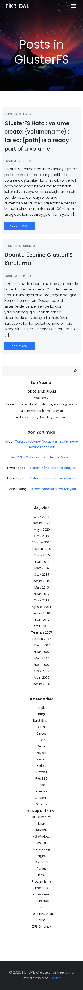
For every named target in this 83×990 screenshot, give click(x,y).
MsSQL (41, 843)
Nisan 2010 (41, 619)
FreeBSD (41, 778)
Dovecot (41, 753)
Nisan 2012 (41, 594)
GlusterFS (12, 114)
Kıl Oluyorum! (41, 817)
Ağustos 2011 (41, 607)
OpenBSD (42, 862)
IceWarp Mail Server (41, 810)
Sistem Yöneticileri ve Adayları (41, 411)
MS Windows (41, 836)
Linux (27, 114)
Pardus (41, 868)
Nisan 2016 (41, 561)
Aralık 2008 (41, 626)
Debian (42, 746)
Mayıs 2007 (41, 645)
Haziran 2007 (41, 639)
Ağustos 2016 (41, 542)
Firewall (41, 772)
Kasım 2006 (41, 684)
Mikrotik (41, 830)
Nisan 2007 (41, 652)
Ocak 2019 (41, 536)
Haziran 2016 (41, 549)
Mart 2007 (41, 658)
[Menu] (73, 6)
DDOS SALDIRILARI (41, 391)
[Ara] (75, 371)
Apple (42, 707)
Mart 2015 (41, 587)
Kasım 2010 (41, 613)
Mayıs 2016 (41, 555)
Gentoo (41, 791)
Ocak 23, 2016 (14, 276)
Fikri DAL (17, 457)
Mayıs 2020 (41, 529)
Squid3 (41, 907)
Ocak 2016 (41, 574)
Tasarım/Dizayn (41, 913)
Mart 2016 (41, 568)
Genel (41, 785)
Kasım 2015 (41, 581)
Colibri (55, 978)
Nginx (41, 856)
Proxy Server (42, 894)
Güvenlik (42, 804)
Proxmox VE (41, 398)
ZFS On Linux (41, 926)
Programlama (41, 881)
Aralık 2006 (41, 677)
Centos (42, 733)
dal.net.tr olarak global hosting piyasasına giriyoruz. (41, 404)
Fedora (42, 765)
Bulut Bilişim (41, 720)
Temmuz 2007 (41, 632)
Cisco (41, 740)
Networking (41, 849)
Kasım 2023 (41, 523)
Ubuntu (29, 246)
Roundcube (41, 901)
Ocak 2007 (41, 671)
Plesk (41, 875)
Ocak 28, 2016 (14, 161)
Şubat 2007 (41, 664)
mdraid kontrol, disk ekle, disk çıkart (41, 417)
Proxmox (41, 888)
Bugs (41, 714)
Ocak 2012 (41, 600)
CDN (41, 727)
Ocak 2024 (41, 516)
